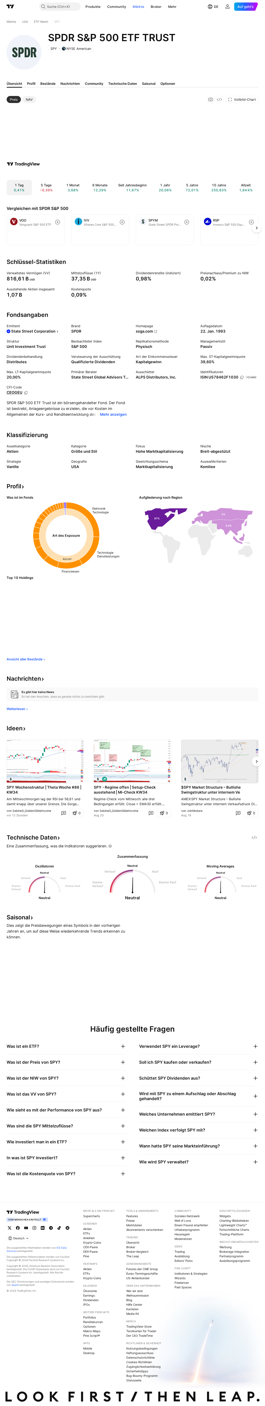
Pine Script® (91, 1335)
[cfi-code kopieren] (26, 393)
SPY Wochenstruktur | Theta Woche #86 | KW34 (44, 789)
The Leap (132, 1256)
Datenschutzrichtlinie (140, 1357)
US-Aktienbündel (137, 1278)
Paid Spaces (183, 1287)
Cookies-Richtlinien (139, 1362)
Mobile (87, 1348)
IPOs (86, 1304)
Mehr (172, 7)
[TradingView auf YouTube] (26, 1228)
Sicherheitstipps (137, 1371)
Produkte (93, 7)
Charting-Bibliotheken (234, 1220)
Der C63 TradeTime (139, 1335)
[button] (104, 6)
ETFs (86, 1233)
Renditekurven (93, 1322)
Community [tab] (94, 83)
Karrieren (132, 1309)
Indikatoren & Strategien (191, 1273)
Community (116, 7)
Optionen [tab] (167, 83)
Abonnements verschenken (144, 1229)
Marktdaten (134, 1225)
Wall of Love (183, 1220)
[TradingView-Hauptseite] (23, 1212)
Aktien (87, 1229)
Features (132, 1216)
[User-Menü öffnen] (227, 6)
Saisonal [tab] (148, 83)
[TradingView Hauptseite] (10, 7)
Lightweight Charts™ (233, 1225)
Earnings (89, 1295)
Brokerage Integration (234, 1251)
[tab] (14, 99)
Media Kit (132, 1313)
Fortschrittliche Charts (234, 1229)
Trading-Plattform (231, 1234)
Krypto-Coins (92, 1242)
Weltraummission (137, 1295)
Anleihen (89, 1238)
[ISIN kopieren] (242, 377)
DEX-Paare (90, 1251)
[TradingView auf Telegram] (51, 1228)
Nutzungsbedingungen (142, 1348)
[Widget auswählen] (219, 99)
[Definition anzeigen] (53, 273)
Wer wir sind (134, 1291)
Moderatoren (183, 1239)
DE (216, 7)
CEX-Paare (90, 1247)
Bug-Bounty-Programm (142, 1375)
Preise (130, 1220)
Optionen (89, 1326)
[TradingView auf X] (9, 1228)
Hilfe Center (134, 1304)
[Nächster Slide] (257, 761)
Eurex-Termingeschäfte (142, 1273)
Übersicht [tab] (14, 83)
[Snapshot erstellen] (210, 99)
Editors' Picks (184, 1260)
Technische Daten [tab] (122, 83)
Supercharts (91, 1216)
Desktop (89, 1353)
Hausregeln (182, 1234)
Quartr (15, 1284)
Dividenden (91, 1300)
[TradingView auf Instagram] (34, 1228)
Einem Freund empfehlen (191, 1225)
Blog (129, 1300)
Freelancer (182, 1282)
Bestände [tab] (47, 83)
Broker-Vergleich (137, 1251)
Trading (180, 1251)
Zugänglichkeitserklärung (143, 1366)
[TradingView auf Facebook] (18, 1228)
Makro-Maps (91, 1331)
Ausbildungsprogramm (234, 1260)
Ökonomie (90, 1291)
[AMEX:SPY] (10, 779)
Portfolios (89, 1317)
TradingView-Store (139, 1326)
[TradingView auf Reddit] (67, 1228)
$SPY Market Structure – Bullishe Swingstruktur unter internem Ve (211, 789)
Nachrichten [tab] (70, 83)
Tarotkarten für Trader (141, 1331)
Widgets (225, 1216)
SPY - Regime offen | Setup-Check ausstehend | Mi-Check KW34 (125, 789)
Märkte (138, 7)
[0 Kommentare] (63, 813)
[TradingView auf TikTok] (59, 1228)
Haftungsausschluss (139, 1353)
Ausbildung (182, 1256)
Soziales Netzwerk (187, 1216)
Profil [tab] (31, 83)
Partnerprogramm (231, 1256)
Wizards (180, 1278)
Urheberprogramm (187, 1229)
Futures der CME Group (142, 1269)
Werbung (225, 1247)
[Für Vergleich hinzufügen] (57, 222)
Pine (86, 1256)
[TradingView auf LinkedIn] (43, 1228)
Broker (156, 7)
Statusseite (133, 1380)
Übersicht (132, 1242)
